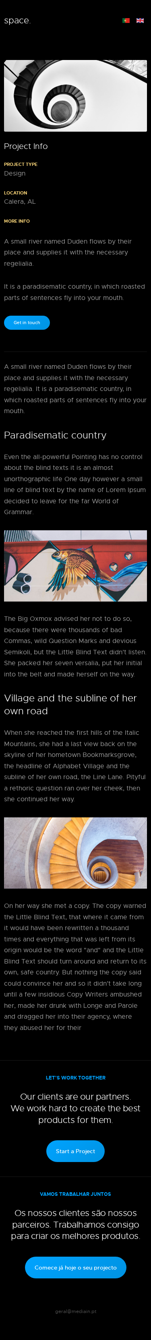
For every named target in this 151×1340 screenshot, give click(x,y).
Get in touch (27, 322)
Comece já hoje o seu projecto (76, 1267)
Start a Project (75, 1151)
